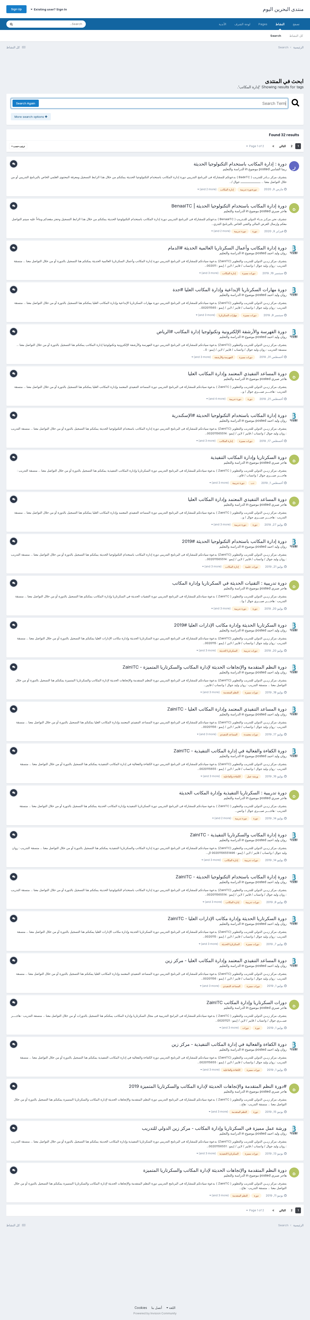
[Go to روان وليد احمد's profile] (294, 250)
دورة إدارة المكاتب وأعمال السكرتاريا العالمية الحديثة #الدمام (227, 248)
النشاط (280, 24)
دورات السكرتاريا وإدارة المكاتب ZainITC (247, 1002)
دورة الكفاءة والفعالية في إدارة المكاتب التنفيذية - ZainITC (230, 751)
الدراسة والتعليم (233, 169)
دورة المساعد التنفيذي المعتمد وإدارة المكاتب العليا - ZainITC (227, 709)
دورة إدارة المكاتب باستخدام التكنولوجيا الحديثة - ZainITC (231, 876)
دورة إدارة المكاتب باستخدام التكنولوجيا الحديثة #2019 (234, 541)
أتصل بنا (156, 1308)
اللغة (171, 1308)
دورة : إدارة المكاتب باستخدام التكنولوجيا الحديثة (240, 164)
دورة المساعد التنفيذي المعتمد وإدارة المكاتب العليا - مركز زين (226, 960)
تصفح (296, 24)
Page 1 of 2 (256, 146)
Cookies (141, 1308)
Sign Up (16, 9)
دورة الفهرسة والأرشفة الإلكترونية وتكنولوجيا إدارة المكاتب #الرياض (222, 331)
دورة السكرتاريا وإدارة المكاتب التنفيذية (249, 457)
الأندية (222, 24)
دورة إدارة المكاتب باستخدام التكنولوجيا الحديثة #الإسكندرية (229, 415)
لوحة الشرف (242, 24)
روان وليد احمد (277, 253)
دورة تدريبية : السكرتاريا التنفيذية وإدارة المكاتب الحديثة (233, 792)
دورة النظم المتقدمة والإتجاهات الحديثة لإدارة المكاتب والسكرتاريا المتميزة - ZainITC (205, 667)
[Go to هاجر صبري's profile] (294, 208)
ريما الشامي (279, 169)
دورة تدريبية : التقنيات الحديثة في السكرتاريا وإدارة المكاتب (229, 583)
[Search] (11, 24)
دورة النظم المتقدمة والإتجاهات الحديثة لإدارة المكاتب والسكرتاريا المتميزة (215, 1170)
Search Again (25, 103)
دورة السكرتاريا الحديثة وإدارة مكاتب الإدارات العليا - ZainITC (227, 918)
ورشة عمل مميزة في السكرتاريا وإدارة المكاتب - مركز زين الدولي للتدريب (214, 1128)
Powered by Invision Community (155, 1313)
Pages (262, 24)
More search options (30, 116)
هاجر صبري (279, 211)
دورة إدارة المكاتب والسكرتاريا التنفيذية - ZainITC (238, 834)
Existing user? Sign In (49, 9)
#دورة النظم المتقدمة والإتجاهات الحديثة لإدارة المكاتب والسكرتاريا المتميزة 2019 (208, 1086)
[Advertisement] (221, 66)
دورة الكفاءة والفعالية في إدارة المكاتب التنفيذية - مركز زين (229, 1044)
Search (275, 35)
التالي (282, 146)
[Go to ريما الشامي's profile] (294, 166)
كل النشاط (296, 35)
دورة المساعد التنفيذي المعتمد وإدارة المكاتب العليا (237, 373)
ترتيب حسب (19, 146)
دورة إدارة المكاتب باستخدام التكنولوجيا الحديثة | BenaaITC (229, 206)
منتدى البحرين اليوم (283, 9)
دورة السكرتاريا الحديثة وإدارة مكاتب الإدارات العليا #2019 (230, 625)
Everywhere (30, 24)
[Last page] (273, 146)
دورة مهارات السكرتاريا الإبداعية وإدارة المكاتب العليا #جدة (230, 289)
